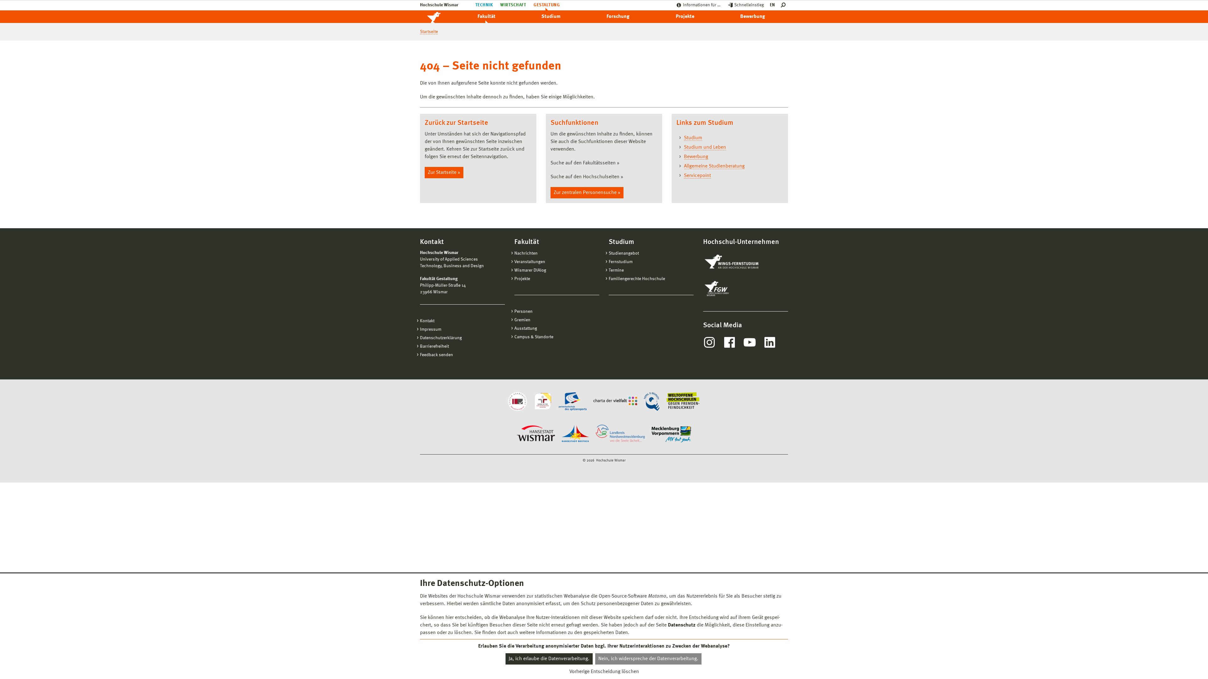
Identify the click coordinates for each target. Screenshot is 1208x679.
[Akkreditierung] (517, 401)
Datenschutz (682, 625)
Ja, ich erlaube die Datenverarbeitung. (549, 658)
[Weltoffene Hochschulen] (683, 401)
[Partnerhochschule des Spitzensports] (572, 401)
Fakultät (486, 16)
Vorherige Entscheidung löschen (604, 671)
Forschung (618, 16)
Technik (484, 5)
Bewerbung (752, 16)
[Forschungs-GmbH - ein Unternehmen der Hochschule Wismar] (731, 288)
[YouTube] (749, 342)
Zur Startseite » (444, 172)
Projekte (685, 16)
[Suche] (784, 5)
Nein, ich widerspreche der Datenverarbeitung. (648, 658)
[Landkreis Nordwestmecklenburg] (620, 434)
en (772, 5)
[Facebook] (729, 342)
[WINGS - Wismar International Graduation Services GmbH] (738, 262)
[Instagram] (709, 342)
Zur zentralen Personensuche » (587, 192)
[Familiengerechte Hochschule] (542, 401)
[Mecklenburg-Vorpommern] (671, 434)
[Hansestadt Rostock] (575, 434)
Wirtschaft (513, 5)
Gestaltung (547, 5)
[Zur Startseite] (440, 16)
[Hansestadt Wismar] (536, 434)
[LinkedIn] (769, 342)
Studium (551, 16)
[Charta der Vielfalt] (615, 401)
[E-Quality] (652, 401)
